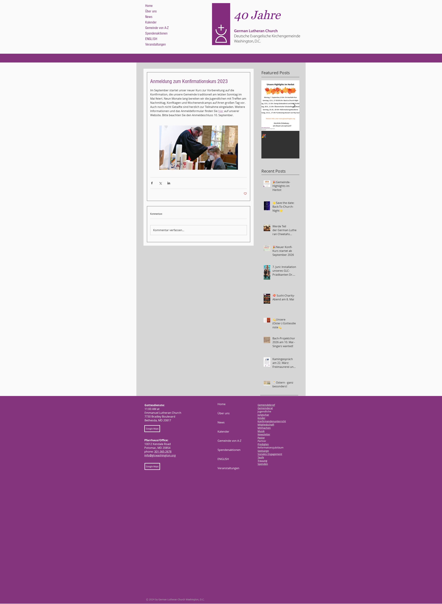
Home (149, 6)
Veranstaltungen (155, 44)
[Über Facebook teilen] (151, 183)
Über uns (151, 11)
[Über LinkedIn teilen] (168, 183)
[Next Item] (293, 105)
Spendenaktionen (156, 33)
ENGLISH (151, 39)
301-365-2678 (162, 451)
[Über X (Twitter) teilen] (160, 183)
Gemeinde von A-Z (157, 28)
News (148, 17)
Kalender (151, 22)
